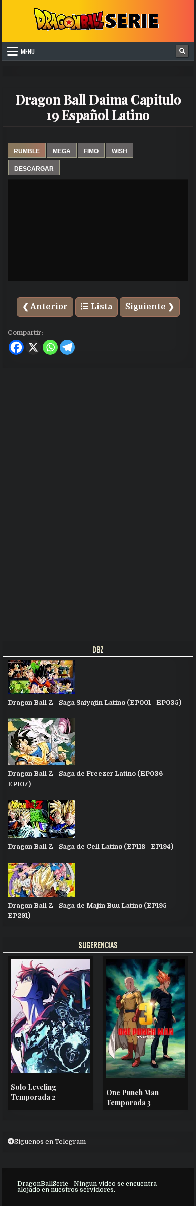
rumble (27, 151)
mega (62, 151)
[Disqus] (98, 501)
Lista (100, 306)
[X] (33, 347)
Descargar (34, 168)
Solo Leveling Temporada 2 (33, 1092)
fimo (91, 151)
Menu (28, 51)
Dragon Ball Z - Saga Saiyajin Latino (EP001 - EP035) (94, 702)
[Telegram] (67, 347)
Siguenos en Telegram (50, 1141)
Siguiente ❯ (149, 306)
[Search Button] (182, 51)
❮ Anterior (45, 306)
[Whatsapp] (50, 347)
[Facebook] (16, 347)
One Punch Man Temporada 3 (132, 1097)
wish (119, 151)
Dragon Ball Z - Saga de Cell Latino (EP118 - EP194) (90, 846)
